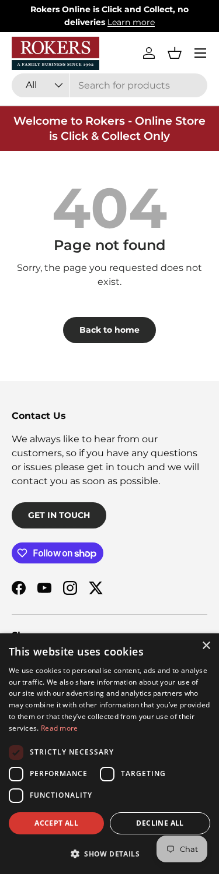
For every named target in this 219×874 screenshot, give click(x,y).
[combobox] (109, 85)
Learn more (131, 22)
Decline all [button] (159, 823)
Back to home (109, 330)
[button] (174, 53)
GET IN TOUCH (59, 515)
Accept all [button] (56, 823)
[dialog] (109, 753)
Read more (59, 728)
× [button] (205, 646)
